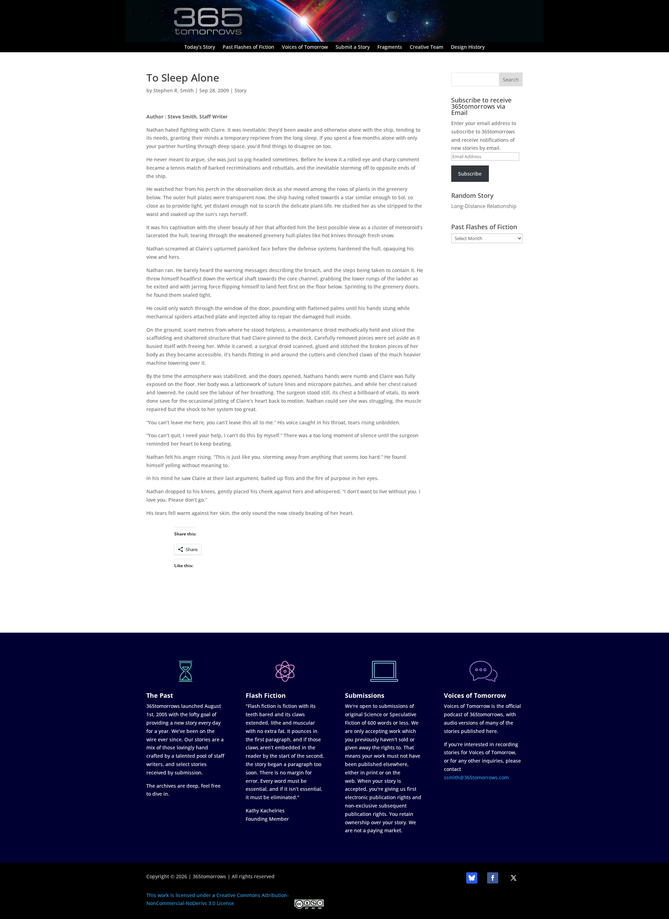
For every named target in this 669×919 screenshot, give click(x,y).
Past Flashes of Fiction (248, 47)
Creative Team (426, 47)
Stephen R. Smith (173, 90)
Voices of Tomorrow (305, 47)
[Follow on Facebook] (492, 877)
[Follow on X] (513, 877)
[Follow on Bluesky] (471, 877)
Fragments (389, 47)
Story (240, 90)
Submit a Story (353, 47)
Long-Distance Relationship (483, 205)
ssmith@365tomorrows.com (476, 777)
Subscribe (470, 173)
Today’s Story (199, 47)
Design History (468, 47)
